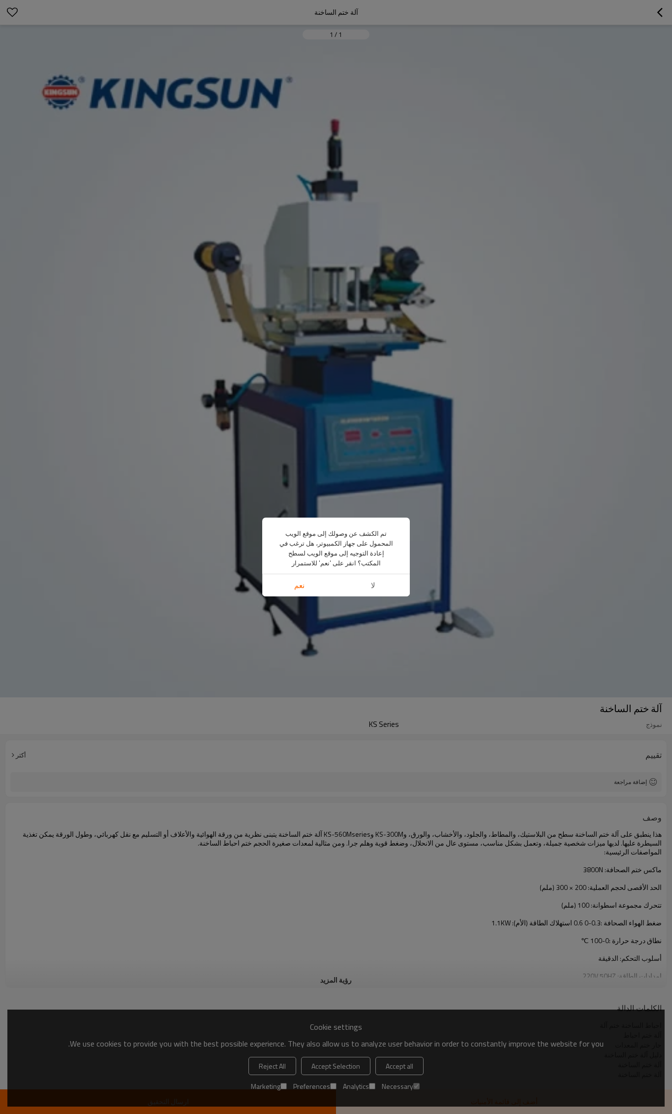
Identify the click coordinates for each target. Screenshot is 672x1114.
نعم (299, 585)
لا (373, 585)
